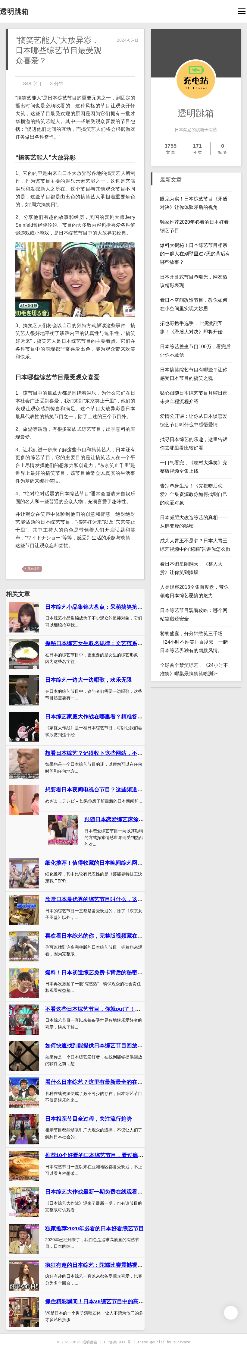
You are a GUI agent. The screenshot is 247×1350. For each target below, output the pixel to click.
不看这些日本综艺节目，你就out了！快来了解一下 (106, 1009)
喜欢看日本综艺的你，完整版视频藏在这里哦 (99, 936)
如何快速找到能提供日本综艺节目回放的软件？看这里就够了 (118, 1045)
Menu (241, 11)
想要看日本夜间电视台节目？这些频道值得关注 (102, 790)
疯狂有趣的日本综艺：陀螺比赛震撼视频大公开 (102, 1265)
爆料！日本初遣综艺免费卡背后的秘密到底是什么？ (107, 973)
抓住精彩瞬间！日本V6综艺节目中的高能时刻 (100, 1301)
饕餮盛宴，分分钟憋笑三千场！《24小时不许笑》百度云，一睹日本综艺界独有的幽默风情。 (194, 642)
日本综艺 (33, 568)
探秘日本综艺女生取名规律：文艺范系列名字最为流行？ (113, 643)
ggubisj (157, 1342)
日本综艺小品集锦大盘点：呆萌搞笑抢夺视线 (99, 607)
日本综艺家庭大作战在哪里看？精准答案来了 (99, 717)
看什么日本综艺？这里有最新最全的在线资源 (99, 1082)
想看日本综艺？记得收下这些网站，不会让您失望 (104, 753)
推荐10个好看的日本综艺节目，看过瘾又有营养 (102, 1155)
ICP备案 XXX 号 (117, 1342)
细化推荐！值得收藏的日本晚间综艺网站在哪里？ (104, 863)
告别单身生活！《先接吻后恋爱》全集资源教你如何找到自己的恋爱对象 (193, 494)
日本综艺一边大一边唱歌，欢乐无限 (88, 680)
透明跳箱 (14, 11)
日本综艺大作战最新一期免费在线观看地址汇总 (102, 1192)
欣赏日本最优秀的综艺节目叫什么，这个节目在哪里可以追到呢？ (123, 899)
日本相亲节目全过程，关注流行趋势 (88, 1119)
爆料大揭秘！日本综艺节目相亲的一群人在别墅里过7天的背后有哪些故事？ (195, 254)
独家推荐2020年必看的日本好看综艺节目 (94, 1228)
